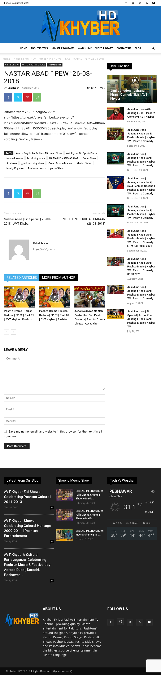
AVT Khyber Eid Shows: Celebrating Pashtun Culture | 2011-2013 (27, 497)
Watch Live (85, 48)
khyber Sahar (84, 163)
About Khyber (39, 48)
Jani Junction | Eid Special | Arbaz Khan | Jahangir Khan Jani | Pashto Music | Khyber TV (141, 319)
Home (23, 48)
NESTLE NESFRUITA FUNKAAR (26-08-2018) (84, 221)
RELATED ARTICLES (21, 278)
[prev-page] (6, 332)
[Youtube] (154, 3)
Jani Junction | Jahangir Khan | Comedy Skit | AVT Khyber (129, 94)
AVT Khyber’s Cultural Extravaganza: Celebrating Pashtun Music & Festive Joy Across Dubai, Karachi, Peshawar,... (27, 565)
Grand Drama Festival (60, 163)
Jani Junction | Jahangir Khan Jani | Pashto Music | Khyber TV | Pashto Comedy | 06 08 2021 (141, 266)
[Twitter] (147, 3)
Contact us (124, 48)
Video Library (104, 48)
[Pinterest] (27, 97)
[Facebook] (126, 3)
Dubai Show (89, 158)
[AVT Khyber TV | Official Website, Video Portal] (80, 24)
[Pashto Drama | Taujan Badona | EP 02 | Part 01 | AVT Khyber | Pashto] (19, 297)
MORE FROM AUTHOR (58, 278)
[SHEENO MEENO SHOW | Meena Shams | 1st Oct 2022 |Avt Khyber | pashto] (64, 535)
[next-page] (13, 332)
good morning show (32, 163)
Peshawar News (36, 168)
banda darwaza (14, 158)
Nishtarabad (55, 64)
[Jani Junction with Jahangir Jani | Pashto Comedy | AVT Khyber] (115, 113)
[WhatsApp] (37, 97)
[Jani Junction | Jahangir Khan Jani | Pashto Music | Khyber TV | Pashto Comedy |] (115, 134)
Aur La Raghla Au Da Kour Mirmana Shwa (39, 153)
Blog (138, 48)
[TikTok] (140, 3)
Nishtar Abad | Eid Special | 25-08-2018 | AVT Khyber (27, 221)
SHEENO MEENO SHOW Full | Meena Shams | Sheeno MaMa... (89, 495)
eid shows (11, 163)
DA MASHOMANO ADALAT (63, 158)
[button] (153, 48)
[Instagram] (133, 3)
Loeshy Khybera (14, 168)
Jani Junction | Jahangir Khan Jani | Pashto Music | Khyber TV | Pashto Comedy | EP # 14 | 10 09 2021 (141, 238)
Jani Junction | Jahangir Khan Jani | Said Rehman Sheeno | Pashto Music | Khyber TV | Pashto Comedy (141, 186)
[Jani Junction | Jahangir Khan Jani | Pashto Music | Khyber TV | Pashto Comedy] (115, 210)
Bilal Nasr (13, 87)
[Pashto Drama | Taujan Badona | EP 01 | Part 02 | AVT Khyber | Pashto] (54, 297)
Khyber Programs (63, 48)
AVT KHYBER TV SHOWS (47, 58)
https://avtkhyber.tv (44, 249)
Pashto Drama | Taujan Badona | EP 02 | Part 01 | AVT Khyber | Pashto (19, 315)
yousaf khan (57, 168)
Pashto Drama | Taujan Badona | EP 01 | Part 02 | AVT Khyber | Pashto (54, 315)
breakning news (36, 158)
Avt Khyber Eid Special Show (81, 153)
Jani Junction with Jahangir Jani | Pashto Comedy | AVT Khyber (141, 113)
